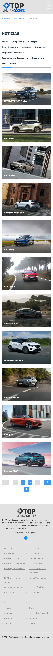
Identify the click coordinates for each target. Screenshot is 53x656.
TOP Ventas (9, 548)
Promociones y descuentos (15, 58)
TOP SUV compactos (13, 587)
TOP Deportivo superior (14, 569)
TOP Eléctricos (35, 592)
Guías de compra (10, 47)
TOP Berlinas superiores (14, 563)
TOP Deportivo (35, 563)
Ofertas (32, 608)
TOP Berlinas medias (13, 558)
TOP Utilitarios (10, 553)
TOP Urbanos (34, 548)
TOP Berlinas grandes (38, 558)
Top (4, 63)
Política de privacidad (38, 613)
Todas (5, 42)
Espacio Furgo (35, 623)
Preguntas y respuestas (13, 52)
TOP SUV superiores (13, 592)
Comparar (8, 613)
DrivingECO (9, 623)
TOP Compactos (36, 553)
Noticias (7, 608)
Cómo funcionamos (37, 603)
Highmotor (33, 618)
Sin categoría (38, 58)
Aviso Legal (9, 618)
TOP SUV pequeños (37, 578)
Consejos (32, 42)
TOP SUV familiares (37, 587)
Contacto (8, 603)
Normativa (40, 47)
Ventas (13, 63)
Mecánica (26, 47)
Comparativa (18, 42)
